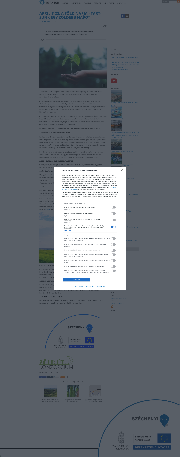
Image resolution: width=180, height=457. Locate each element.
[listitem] (90, 203)
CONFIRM (76, 280)
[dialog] (90, 228)
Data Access (90, 286)
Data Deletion (79, 286)
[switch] (113, 207)
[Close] (122, 171)
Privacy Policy (101, 286)
